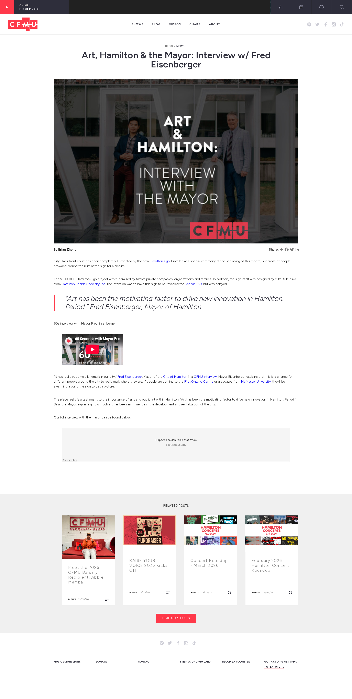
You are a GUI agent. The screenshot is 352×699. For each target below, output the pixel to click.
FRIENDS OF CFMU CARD (195, 661)
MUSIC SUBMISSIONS (67, 661)
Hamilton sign (160, 261)
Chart (195, 24)
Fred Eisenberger (129, 377)
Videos (175, 24)
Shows (138, 24)
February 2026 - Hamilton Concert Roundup (270, 565)
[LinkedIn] (297, 249)
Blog (156, 24)
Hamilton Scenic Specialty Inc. (84, 284)
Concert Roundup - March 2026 (209, 563)
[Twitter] (292, 249)
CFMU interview (205, 377)
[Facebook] (286, 249)
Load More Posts (176, 618)
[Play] (7, 7)
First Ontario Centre (198, 381)
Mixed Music (28, 9)
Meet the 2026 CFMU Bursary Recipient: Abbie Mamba (85, 575)
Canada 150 (193, 284)
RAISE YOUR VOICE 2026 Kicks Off (148, 565)
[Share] (281, 249)
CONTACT (144, 661)
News (180, 46)
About (214, 24)
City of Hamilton (175, 377)
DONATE (101, 661)
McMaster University (256, 381)
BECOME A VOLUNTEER (236, 661)
